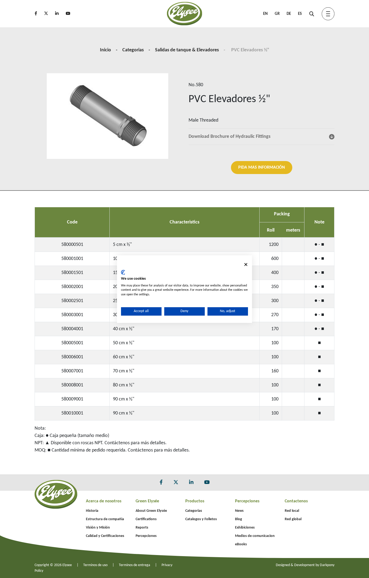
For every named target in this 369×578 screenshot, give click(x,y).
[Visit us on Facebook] (39, 14)
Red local (292, 511)
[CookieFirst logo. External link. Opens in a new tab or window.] (123, 272)
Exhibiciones (245, 528)
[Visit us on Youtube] (71, 14)
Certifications (146, 519)
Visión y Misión (98, 528)
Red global (293, 519)
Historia (92, 511)
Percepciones (146, 536)
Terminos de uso (95, 565)
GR (277, 14)
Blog (238, 519)
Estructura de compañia (105, 519)
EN (265, 14)
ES (300, 14)
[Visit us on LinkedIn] (60, 14)
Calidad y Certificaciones (105, 536)
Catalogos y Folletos (201, 519)
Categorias (133, 50)
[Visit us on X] (49, 14)
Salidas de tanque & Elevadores (187, 50)
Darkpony (327, 565)
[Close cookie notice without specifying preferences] (246, 264)
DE (289, 14)
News (239, 511)
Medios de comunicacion (255, 536)
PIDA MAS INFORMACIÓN (261, 167)
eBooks (241, 544)
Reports (142, 528)
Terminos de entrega (134, 565)
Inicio (105, 50)
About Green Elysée (151, 511)
